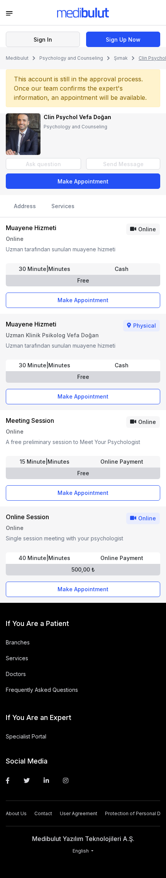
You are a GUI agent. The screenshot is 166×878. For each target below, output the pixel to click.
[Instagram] (65, 780)
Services (63, 206)
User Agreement (78, 813)
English (81, 851)
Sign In (43, 39)
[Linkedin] (46, 780)
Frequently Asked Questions (42, 689)
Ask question (43, 164)
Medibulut (17, 58)
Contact (43, 813)
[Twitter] (27, 780)
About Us (16, 813)
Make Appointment (83, 181)
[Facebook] (8, 780)
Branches (18, 642)
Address (25, 206)
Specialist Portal (26, 736)
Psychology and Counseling (71, 58)
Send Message (123, 164)
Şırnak (121, 58)
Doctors (16, 674)
